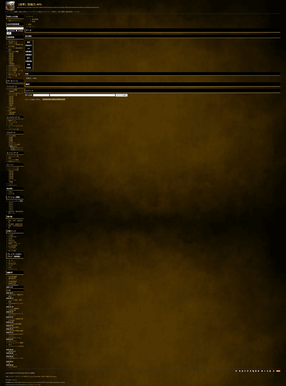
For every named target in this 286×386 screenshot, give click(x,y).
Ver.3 (11, 206)
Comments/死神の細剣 (15, 331)
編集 (16, 12)
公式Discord (12, 237)
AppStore (11, 240)
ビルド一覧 (12, 72)
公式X (10, 238)
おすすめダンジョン (14, 67)
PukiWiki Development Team (28, 382)
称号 (9, 110)
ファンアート (12, 249)
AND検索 (11, 31)
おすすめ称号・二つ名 (15, 70)
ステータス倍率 (15, 144)
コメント (31, 26)
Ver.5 (11, 203)
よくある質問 (12, 245)
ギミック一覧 (12, 76)
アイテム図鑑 (12, 90)
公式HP (10, 235)
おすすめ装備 (12, 69)
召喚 (11, 141)
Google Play (12, 242)
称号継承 (13, 112)
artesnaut (14, 379)
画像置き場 (12, 283)
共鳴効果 (11, 114)
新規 (54, 12)
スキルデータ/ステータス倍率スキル (20, 376)
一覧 (58, 12)
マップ (10, 183)
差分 (24, 12)
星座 (11, 62)
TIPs (10, 77)
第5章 (12, 60)
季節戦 (12, 63)
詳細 (33, 21)
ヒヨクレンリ (12, 269)
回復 (11, 139)
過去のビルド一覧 (14, 74)
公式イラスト (12, 185)
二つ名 (10, 124)
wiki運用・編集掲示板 (15, 224)
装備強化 (13, 109)
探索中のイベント (14, 161)
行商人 (10, 192)
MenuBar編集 (12, 276)
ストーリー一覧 (13, 168)
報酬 (11, 182)
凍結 (20, 12)
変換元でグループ (17, 148)
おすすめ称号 (12, 367)
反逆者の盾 (12, 310)
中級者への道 (12, 43)
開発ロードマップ (14, 243)
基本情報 (35, 19)
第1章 (12, 53)
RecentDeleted (13, 285)
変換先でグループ (17, 150)
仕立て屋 (11, 194)
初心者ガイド (12, 41)
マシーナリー (12, 355)
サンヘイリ (12, 262)
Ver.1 (11, 210)
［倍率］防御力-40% (29, 4)
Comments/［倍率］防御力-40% (53, 99)
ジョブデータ (12, 122)
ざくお (10, 265)
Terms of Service (35, 384)
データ (30, 16)
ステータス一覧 (13, 129)
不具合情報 (12, 247)
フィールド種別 (13, 160)
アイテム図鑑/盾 (13, 308)
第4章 (12, 58)
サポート (13, 143)
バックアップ (32, 12)
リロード (46, 12)
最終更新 (69, 12)
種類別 (12, 91)
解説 (30, 24)
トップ (9, 12)
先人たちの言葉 (13, 170)
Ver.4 (11, 204)
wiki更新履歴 (12, 282)
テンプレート (12, 280)
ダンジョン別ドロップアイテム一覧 (15, 94)
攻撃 (11, 137)
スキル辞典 (12, 136)
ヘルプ (75, 12)
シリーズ (13, 180)
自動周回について (14, 65)
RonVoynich (12, 264)
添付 (40, 12)
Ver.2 (11, 208)
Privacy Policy (27, 384)
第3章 (12, 57)
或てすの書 (12, 250)
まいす (10, 260)
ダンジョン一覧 (13, 156)
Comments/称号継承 (15, 324)
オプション (12, 107)
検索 (62, 12)
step (9, 267)
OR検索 (20, 31)
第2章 (12, 55)
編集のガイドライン (14, 20)
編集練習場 (12, 278)
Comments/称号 (13, 327)
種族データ (12, 120)
